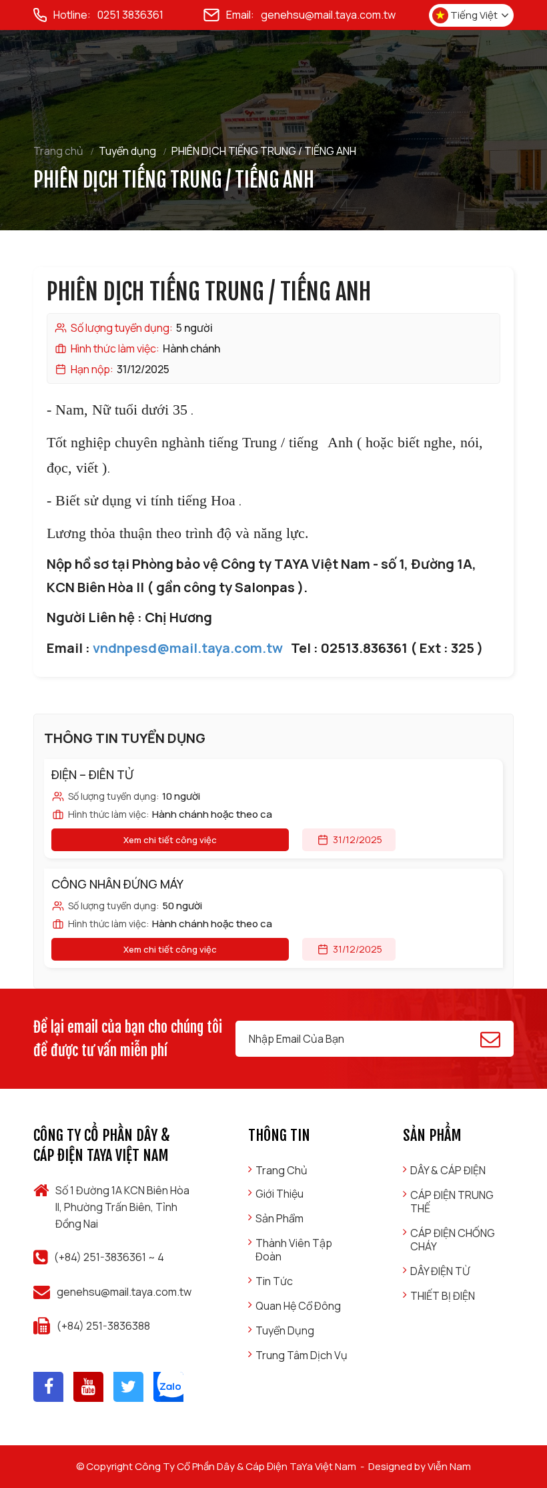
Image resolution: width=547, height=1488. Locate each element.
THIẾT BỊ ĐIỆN (442, 1295)
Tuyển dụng (127, 151)
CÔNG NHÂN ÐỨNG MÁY (117, 884)
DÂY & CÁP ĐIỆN (448, 1170)
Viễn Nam (449, 1466)
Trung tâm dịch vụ (301, 1355)
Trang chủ (58, 151)
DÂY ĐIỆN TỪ (440, 1271)
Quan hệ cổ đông (298, 1305)
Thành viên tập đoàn (293, 1249)
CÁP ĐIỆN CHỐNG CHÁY (452, 1239)
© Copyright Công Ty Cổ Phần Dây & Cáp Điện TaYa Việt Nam (216, 1466)
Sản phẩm (279, 1218)
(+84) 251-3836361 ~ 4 (109, 1257)
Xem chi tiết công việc (170, 840)
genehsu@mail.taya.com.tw (328, 14)
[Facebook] (48, 1387)
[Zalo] (168, 1387)
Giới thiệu (279, 1193)
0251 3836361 (130, 14)
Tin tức (274, 1281)
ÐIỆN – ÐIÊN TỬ (92, 774)
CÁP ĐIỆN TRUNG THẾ (452, 1201)
